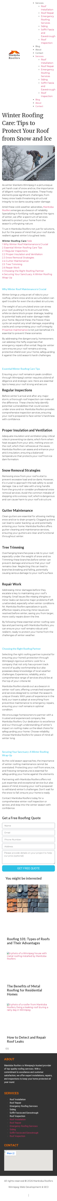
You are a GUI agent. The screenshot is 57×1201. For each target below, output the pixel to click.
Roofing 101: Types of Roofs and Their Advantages (28, 941)
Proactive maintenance (15, 330)
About (38, 49)
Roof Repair (47, 13)
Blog (37, 46)
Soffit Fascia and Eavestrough (24, 1112)
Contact (39, 53)
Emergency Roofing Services (47, 19)
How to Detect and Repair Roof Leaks (26, 1039)
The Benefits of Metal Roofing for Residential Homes (24, 990)
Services (39, 3)
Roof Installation (18, 1099)
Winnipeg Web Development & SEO (28, 1187)
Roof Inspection (17, 1116)
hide (29, 241)
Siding (44, 26)
